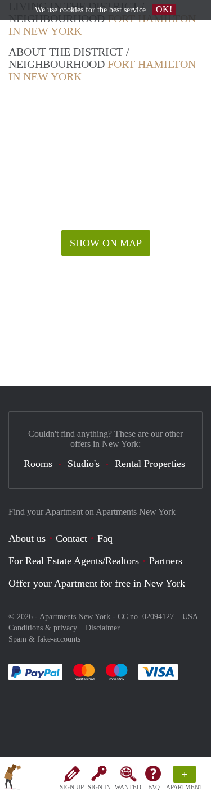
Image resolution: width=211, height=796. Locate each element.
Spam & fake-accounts (44, 639)
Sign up (72, 787)
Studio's (84, 463)
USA (190, 616)
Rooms (38, 463)
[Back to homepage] (12, 779)
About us (27, 538)
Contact (71, 538)
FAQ (154, 787)
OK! (164, 9)
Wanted (128, 787)
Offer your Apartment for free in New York (96, 583)
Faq (105, 538)
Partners (165, 560)
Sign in (99, 787)
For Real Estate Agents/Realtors (73, 560)
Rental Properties (150, 463)
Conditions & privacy (42, 628)
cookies (71, 10)
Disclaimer (103, 628)
